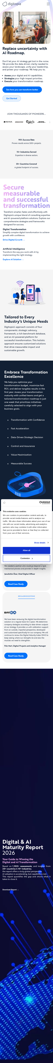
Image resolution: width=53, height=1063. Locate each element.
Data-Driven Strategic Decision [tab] (26, 437)
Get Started (11, 98)
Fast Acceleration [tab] (19, 428)
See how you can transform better (22, 89)
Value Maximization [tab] (21, 454)
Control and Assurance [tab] (22, 446)
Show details (39, 543)
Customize (25, 558)
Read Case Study (16, 584)
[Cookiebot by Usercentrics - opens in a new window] (39, 502)
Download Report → (10, 889)
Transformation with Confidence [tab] (27, 419)
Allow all (26, 550)
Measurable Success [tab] (21, 463)
